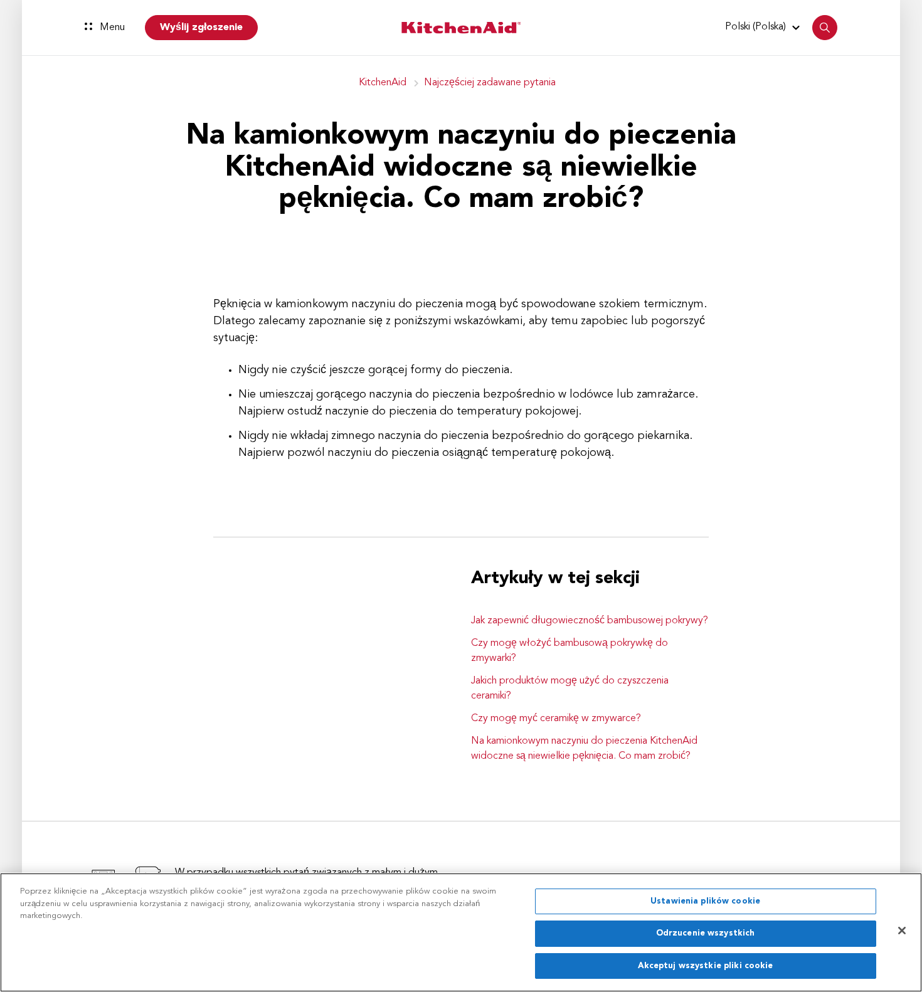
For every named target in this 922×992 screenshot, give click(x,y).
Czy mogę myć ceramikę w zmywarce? (556, 719)
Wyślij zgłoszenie (201, 28)
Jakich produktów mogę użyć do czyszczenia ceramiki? (570, 688)
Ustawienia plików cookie (705, 901)
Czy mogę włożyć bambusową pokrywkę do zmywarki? (569, 650)
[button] (764, 27)
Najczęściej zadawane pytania (490, 83)
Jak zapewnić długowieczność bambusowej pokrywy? (589, 621)
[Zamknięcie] (902, 930)
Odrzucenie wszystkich (705, 934)
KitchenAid (382, 83)
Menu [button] (111, 28)
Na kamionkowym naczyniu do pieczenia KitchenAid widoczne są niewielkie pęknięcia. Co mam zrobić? (584, 748)
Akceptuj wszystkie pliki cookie (705, 966)
